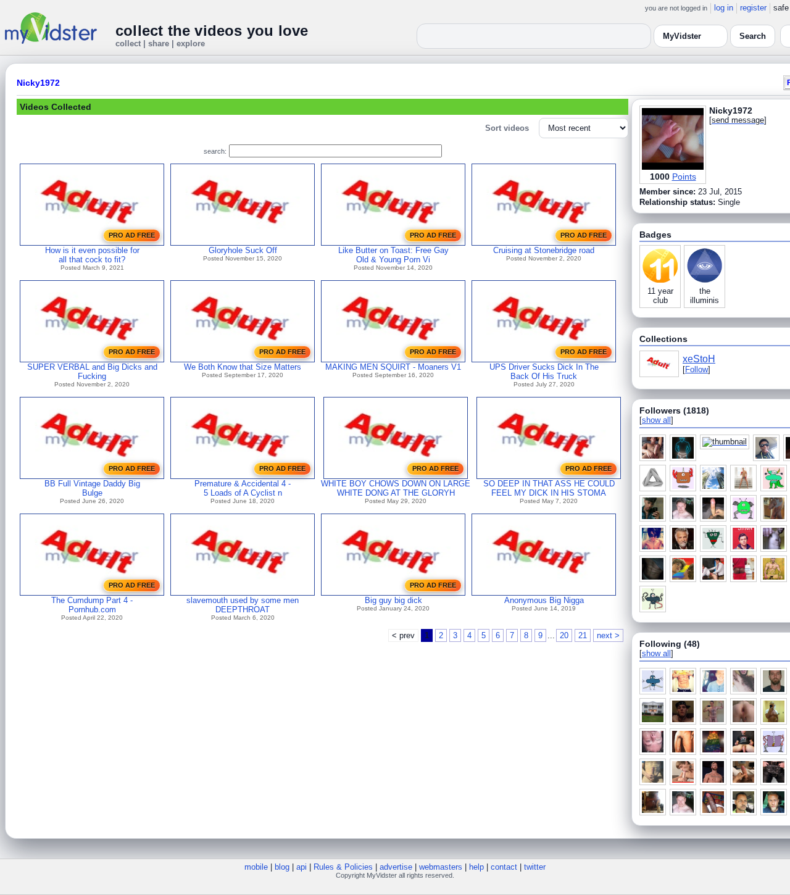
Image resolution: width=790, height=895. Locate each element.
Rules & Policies (343, 867)
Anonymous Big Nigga (544, 600)
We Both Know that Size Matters (242, 367)
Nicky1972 (38, 83)
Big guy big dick (393, 600)
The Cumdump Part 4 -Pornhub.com (92, 605)
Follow (696, 369)
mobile (256, 867)
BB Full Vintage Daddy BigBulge (92, 488)
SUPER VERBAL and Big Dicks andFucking (92, 371)
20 (564, 635)
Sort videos (507, 128)
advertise (396, 867)
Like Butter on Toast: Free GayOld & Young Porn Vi (393, 255)
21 (582, 635)
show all (656, 420)
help (476, 867)
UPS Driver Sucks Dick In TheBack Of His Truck (544, 371)
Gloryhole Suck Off (243, 250)
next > (608, 635)
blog (282, 867)
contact (504, 867)
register (753, 7)
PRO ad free (132, 235)
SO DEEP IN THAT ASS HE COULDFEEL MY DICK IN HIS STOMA (549, 488)
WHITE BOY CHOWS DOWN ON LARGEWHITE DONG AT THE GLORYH (395, 488)
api (301, 867)
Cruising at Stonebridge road (543, 250)
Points (684, 176)
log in (723, 7)
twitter (535, 867)
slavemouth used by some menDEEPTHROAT (242, 605)
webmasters (440, 867)
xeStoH (699, 359)
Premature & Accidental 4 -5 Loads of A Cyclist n (242, 488)
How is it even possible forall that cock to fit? (92, 255)
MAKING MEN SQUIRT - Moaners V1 (393, 367)
